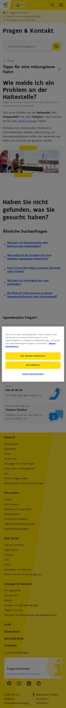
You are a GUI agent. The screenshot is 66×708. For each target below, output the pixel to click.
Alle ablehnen (33, 365)
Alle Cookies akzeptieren (33, 356)
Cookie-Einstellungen (33, 374)
